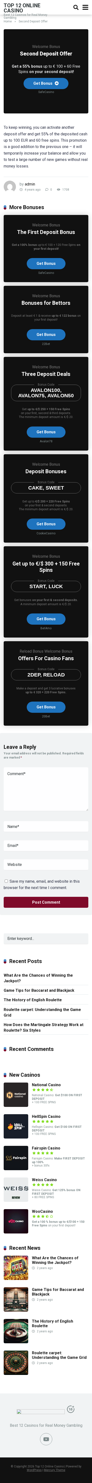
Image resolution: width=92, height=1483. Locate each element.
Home (8, 21)
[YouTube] (46, 1439)
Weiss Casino (44, 1179)
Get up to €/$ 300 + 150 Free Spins (46, 567)
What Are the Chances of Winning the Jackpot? (38, 978)
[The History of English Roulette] (16, 1342)
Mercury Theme (54, 1470)
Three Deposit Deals (46, 374)
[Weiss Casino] (16, 1200)
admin (30, 184)
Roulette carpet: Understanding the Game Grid (42, 1012)
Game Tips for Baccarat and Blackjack (39, 990)
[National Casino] (16, 1105)
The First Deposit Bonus (46, 232)
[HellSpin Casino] (16, 1137)
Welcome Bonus (46, 46)
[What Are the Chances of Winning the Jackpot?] (16, 1278)
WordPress (34, 1470)
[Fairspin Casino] (16, 1169)
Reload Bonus (31, 651)
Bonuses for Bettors (46, 303)
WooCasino (42, 1211)
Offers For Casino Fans (46, 658)
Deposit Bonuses (46, 471)
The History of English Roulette (33, 1000)
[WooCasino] (16, 1232)
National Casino (46, 1085)
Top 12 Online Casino (22, 7)
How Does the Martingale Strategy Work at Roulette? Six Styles (43, 1027)
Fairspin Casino (46, 1148)
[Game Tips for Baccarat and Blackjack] (16, 1310)
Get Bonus (43, 83)
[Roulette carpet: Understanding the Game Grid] (16, 1373)
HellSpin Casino (46, 1116)
